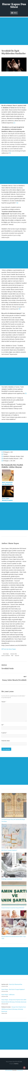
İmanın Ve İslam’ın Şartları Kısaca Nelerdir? (12, 907)
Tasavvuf (17, 655)
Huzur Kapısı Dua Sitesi (14, 5)
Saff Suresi (12, 994)
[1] (14, 123)
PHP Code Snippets (8, 1070)
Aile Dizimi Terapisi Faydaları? (9, 850)
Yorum (3, 702)
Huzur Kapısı (6, 654)
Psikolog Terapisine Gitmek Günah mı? (11, 879)
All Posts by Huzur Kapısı (8, 649)
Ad (2, 725)
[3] (17, 203)
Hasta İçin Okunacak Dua (15, 984)
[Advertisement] (14, 31)
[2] (2, 454)
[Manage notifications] (24, 1067)
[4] (2, 458)
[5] (26, 393)
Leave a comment (5, 655)
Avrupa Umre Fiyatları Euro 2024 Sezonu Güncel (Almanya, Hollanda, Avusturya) (13, 1009)
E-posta (4, 733)
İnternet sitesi (5, 741)
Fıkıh (12, 655)
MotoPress (16, 1063)
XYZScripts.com (20, 1070)
